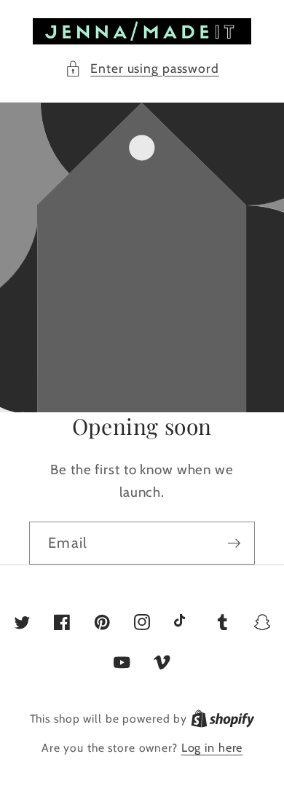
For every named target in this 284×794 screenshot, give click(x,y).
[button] (142, 68)
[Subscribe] (234, 543)
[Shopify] (223, 718)
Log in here (212, 747)
